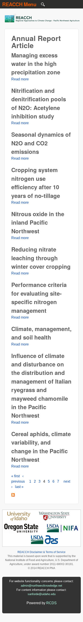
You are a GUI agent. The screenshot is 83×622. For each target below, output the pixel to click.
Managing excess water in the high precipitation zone (35, 63)
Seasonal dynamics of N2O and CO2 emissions (41, 143)
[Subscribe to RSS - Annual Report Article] (13, 495)
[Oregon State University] (21, 532)
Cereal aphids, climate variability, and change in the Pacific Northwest (41, 446)
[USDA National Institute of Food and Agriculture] (62, 532)
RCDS (51, 603)
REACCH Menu (19, 4)
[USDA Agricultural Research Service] (44, 544)
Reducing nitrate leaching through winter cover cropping (41, 257)
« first (15, 476)
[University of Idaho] (18, 520)
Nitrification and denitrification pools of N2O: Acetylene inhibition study (38, 103)
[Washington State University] (54, 520)
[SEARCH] (43, 5)
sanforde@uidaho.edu (42, 594)
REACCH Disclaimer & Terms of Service (41, 552)
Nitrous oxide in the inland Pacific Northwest (37, 222)
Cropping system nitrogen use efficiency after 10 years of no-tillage (35, 182)
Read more (20, 79)
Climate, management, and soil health (41, 333)
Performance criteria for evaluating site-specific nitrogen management (39, 297)
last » (19, 487)
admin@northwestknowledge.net (41, 585)
